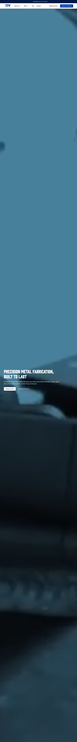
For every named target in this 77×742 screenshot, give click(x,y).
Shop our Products (67, 6)
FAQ (33, 6)
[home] (7, 6)
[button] (17, 6)
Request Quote (53, 6)
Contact (38, 6)
